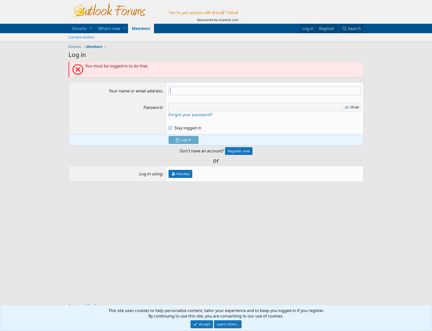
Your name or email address (135, 91)
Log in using (150, 174)
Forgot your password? (190, 114)
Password (153, 107)
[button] (90, 28)
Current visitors (81, 37)
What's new (109, 28)
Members (141, 28)
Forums (79, 28)
